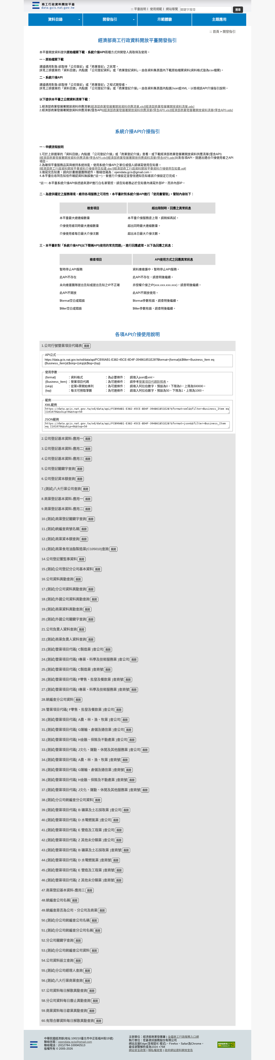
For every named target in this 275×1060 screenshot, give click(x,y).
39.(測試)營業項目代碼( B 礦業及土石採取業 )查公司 (81, 810)
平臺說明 (140, 9)
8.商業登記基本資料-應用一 (62, 499)
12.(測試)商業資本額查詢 (60, 539)
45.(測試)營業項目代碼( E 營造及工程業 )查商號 (77, 870)
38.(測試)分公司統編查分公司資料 (67, 800)
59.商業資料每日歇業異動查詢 (64, 1011)
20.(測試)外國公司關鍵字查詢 (63, 619)
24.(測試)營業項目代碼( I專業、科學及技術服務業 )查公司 (85, 659)
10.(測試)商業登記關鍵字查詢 (63, 519)
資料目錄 (55, 19)
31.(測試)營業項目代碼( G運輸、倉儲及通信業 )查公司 (82, 730)
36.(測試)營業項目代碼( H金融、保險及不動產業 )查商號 (84, 780)
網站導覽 (172, 9)
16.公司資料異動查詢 (57, 579)
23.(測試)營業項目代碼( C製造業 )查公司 (72, 649)
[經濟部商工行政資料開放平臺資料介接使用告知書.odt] (149, 168)
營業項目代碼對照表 (152, 381)
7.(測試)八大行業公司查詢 (61, 489)
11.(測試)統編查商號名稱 (60, 529)
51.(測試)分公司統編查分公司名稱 (67, 930)
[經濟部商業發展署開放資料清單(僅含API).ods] (202, 110)
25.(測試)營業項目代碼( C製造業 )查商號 (72, 669)
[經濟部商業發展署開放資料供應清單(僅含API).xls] (137, 110)
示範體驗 (164, 19)
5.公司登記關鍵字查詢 (58, 469)
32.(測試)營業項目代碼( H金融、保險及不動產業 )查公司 (84, 740)
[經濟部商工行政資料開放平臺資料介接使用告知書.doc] (76, 168)
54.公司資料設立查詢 (57, 960)
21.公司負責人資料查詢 (59, 629)
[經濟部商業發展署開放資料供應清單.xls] (117, 106)
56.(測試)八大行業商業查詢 (62, 981)
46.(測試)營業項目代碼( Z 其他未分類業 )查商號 (77, 880)
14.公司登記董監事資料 (59, 559)
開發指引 (110, 19)
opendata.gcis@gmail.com (75, 1041)
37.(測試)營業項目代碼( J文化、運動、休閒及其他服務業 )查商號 (90, 790)
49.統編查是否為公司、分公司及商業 (69, 910)
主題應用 (219, 19)
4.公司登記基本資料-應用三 (62, 459)
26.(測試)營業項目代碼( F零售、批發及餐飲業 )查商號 (82, 679)
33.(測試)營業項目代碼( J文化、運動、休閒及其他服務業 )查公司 (90, 750)
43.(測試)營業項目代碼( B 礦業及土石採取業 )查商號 (81, 850)
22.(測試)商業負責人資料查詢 (63, 639)
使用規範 (156, 9)
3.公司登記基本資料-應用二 (62, 449)
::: (132, 9)
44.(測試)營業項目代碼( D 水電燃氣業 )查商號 (76, 860)
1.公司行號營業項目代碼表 (61, 346)
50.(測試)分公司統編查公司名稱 (65, 920)
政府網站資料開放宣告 (179, 1050)
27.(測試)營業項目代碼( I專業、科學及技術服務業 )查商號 (85, 689)
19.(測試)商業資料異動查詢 (62, 609)
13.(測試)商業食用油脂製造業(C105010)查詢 (75, 549)
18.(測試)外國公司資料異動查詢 (65, 599)
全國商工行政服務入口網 (183, 1036)
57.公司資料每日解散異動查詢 (64, 991)
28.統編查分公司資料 (57, 700)
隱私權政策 (155, 1050)
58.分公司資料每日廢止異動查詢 (66, 1001)
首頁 (216, 31)
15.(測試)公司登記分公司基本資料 (67, 569)
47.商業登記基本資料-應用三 (63, 890)
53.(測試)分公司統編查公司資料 (65, 950)
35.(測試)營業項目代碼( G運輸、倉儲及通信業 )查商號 (82, 770)
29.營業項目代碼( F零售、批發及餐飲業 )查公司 (77, 710)
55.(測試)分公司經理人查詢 (62, 970)
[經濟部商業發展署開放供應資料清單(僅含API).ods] (141, 157)
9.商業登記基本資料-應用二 (62, 509)
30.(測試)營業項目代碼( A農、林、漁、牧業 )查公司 (80, 720)
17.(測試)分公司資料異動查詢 (63, 589)
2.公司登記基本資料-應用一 (62, 439)
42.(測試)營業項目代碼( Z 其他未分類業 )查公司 (77, 840)
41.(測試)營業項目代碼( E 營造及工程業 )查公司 (77, 830)
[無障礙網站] (226, 1046)
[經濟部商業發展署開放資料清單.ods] (169, 106)
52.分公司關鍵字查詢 (57, 940)
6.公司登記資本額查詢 (58, 479)
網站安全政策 (137, 1050)
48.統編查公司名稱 (55, 900)
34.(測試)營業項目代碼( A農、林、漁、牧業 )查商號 (80, 760)
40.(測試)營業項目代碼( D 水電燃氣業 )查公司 (76, 820)
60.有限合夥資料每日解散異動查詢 (67, 1021)
